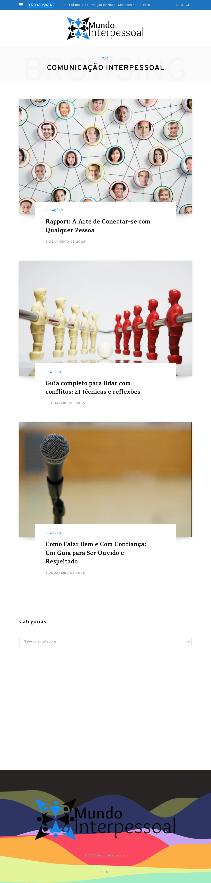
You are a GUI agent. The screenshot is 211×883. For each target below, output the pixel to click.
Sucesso (53, 372)
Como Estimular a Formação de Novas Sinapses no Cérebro (104, 5)
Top (106, 872)
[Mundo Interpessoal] (105, 28)
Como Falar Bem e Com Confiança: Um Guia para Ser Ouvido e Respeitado (96, 553)
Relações (54, 210)
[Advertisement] (105, 695)
